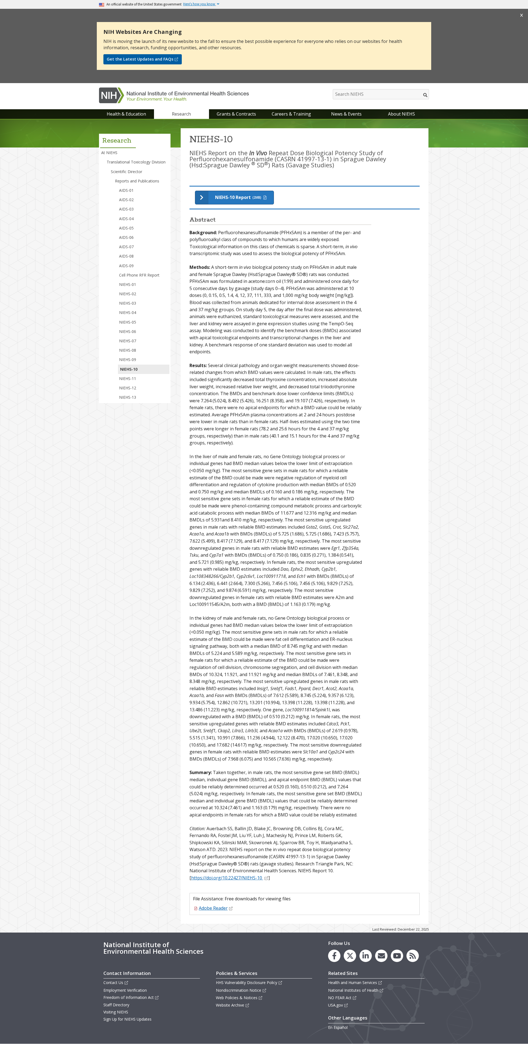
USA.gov (335, 1005)
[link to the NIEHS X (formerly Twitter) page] (350, 956)
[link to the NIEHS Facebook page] (334, 956)
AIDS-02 (126, 199)
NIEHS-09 (127, 359)
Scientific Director (126, 171)
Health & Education (126, 114)
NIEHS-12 (127, 387)
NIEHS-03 (127, 303)
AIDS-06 (126, 237)
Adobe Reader (213, 908)
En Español (338, 1027)
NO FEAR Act (339, 997)
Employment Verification (125, 990)
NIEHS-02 (127, 293)
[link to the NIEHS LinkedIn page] (365, 956)
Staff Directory (116, 1004)
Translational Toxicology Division (136, 162)
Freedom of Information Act (128, 997)
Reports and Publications (137, 181)
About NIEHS (401, 114)
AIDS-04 (126, 218)
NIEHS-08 (127, 350)
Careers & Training (291, 114)
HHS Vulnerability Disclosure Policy (246, 982)
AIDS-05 (126, 228)
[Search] (425, 94)
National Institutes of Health (353, 990)
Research (181, 114)
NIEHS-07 (127, 340)
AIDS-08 (126, 256)
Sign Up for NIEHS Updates (127, 1019)
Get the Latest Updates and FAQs (140, 59)
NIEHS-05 (127, 322)
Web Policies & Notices (236, 997)
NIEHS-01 (127, 284)
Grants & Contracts (236, 114)
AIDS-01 (126, 190)
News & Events (346, 114)
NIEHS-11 (127, 378)
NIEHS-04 (127, 312)
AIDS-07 (126, 246)
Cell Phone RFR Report (139, 275)
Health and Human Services (352, 982)
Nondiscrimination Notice (238, 990)
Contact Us (113, 982)
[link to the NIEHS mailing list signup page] (381, 956)
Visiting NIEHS (115, 1012)
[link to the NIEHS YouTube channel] (397, 956)
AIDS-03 (126, 209)
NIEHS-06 (127, 331)
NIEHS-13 (127, 397)
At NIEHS (109, 152)
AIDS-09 (126, 265)
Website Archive (230, 1005)
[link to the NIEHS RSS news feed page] (412, 956)
